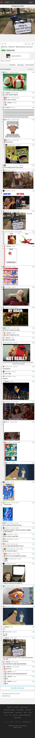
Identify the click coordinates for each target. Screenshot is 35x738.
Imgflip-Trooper (8, 266)
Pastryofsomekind (11, 144)
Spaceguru (8, 119)
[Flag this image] (32, 44)
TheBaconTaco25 (10, 523)
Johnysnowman (9, 534)
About (25, 712)
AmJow (7, 421)
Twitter (11, 722)
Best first (30, 69)
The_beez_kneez (10, 231)
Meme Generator (16, 693)
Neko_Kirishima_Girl (10, 548)
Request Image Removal (25, 715)
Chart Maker (28, 709)
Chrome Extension (26, 722)
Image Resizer (18, 712)
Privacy (30, 712)
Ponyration (7, 482)
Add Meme (12, 65)
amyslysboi (7, 544)
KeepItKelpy (7, 401)
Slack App (14, 715)
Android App (18, 722)
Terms (5, 715)
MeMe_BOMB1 (8, 376)
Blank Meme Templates (9, 709)
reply (33, 72)
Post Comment (29, 65)
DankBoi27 (8, 328)
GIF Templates (20, 709)
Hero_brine (7, 606)
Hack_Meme (7, 502)
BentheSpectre (8, 211)
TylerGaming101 (8, 631)
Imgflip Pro (9, 707)
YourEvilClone (8, 371)
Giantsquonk (7, 190)
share (26, 44)
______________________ (12, 165)
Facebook (6, 722)
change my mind (10, 50)
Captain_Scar (8, 366)
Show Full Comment (18, 364)
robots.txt (7, 307)
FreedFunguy (8, 563)
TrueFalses (7, 528)
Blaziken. (7, 72)
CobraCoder (7, 170)
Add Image (20, 65)
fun (2, 48)
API (10, 715)
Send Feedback (17, 717)
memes (3, 50)
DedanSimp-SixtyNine (9, 586)
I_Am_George (8, 287)
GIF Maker (16, 707)
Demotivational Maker (8, 712)
